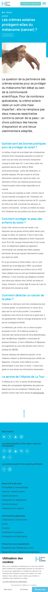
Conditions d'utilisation (13, 532)
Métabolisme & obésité (13, 508)
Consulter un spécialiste (30, 4)
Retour (9, 12)
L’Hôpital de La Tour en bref (14, 519)
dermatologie (38, 393)
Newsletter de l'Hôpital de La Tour (18, 548)
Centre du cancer (10, 504)
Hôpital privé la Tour (6, 3)
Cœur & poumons (10, 496)
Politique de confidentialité (14, 536)
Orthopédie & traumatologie (15, 487)
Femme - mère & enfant (13, 491)
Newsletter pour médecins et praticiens (20, 552)
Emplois (6, 528)
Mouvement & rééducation (14, 500)
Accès (5, 524)
